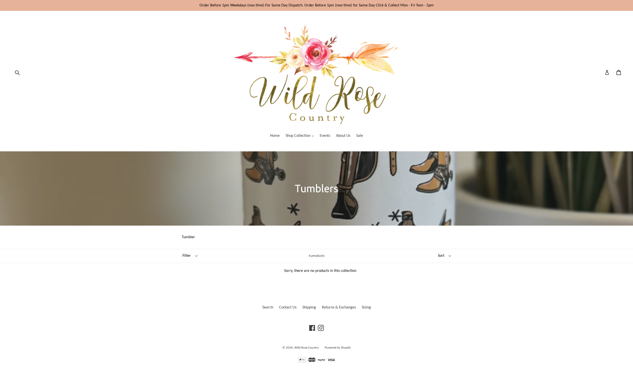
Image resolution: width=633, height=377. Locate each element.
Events (325, 136)
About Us (343, 136)
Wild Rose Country (306, 347)
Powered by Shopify (338, 347)
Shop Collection (301, 136)
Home (275, 136)
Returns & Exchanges (339, 307)
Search (267, 307)
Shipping (309, 307)
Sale (359, 136)
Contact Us (287, 307)
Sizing (366, 307)
